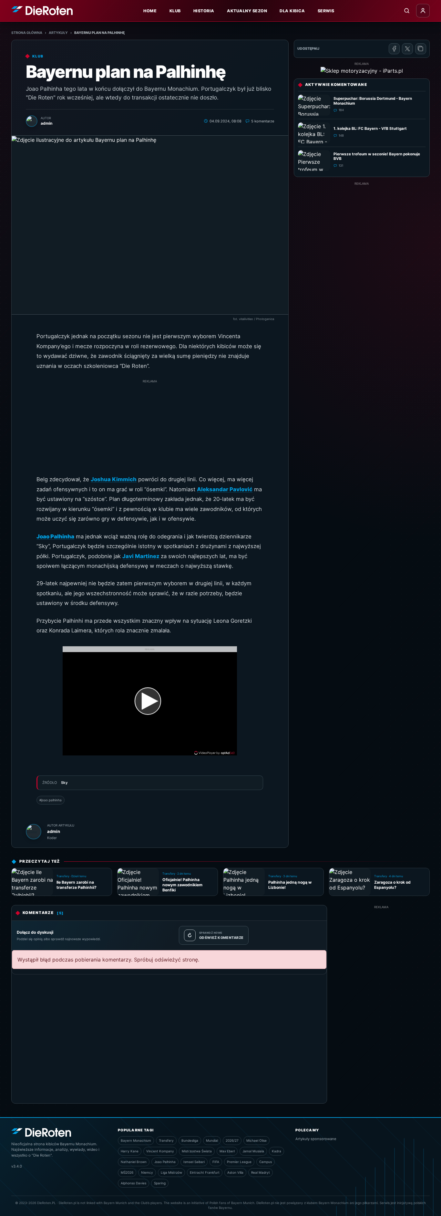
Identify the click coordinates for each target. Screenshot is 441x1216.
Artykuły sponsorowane (315, 1139)
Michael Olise (256, 1140)
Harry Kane (129, 1151)
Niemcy (147, 1172)
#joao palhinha (50, 800)
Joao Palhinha (165, 1162)
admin (53, 831)
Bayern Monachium (136, 1140)
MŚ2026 (127, 1172)
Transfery (166, 1140)
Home (150, 10)
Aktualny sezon (247, 10)
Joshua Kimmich (114, 479)
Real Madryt (260, 1172)
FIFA (215, 1162)
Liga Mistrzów (171, 1172)
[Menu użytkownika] (423, 10)
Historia (203, 10)
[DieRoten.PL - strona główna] (42, 10)
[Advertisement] (149, 429)
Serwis (326, 10)
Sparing (160, 1183)
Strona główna (26, 33)
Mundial (212, 1140)
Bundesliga (189, 1140)
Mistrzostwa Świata (197, 1151)
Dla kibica (292, 10)
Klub (175, 10)
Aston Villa (235, 1172)
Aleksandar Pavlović (224, 489)
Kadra (276, 1151)
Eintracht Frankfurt (205, 1172)
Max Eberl (227, 1151)
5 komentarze (262, 121)
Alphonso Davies (133, 1183)
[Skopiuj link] (420, 48)
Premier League (239, 1162)
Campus (265, 1162)
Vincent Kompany (160, 1151)
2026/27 (232, 1140)
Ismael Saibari (194, 1162)
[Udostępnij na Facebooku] (394, 48)
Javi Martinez (141, 556)
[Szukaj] (407, 10)
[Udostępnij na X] (407, 48)
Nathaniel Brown (134, 1162)
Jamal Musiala (253, 1151)
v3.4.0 (16, 1166)
